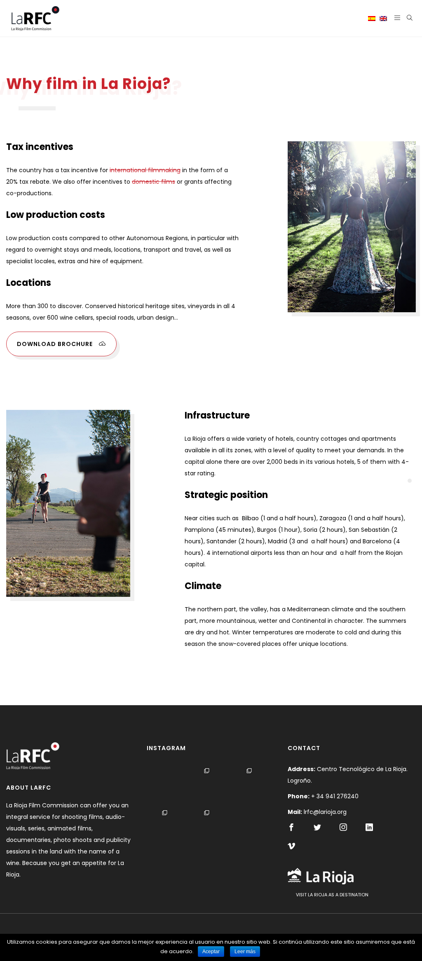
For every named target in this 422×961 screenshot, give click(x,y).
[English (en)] (383, 18)
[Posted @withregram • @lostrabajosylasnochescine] (251, 786)
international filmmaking (145, 170)
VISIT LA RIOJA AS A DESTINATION (332, 894)
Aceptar (211, 951)
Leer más (245, 951)
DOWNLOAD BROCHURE (55, 344)
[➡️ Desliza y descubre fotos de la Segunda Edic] (167, 828)
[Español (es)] (371, 18)
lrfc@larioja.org (325, 812)
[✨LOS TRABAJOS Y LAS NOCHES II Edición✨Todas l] (251, 828)
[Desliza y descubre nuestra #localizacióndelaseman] (209, 828)
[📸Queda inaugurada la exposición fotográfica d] (167, 786)
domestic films (153, 182)
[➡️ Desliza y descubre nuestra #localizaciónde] (209, 786)
